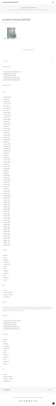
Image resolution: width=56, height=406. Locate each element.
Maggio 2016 (7, 168)
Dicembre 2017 (7, 146)
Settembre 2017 (7, 150)
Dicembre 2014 (7, 180)
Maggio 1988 (7, 242)
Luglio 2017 (6, 155)
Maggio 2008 (7, 209)
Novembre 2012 (7, 195)
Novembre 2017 (7, 148)
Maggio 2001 (7, 231)
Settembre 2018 (7, 139)
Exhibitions (6, 271)
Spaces (5, 280)
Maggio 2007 (7, 215)
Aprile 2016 (6, 171)
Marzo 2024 (6, 106)
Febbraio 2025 (7, 101)
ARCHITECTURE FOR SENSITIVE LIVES (12, 78)
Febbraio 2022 (7, 112)
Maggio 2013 (7, 193)
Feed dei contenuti (8, 292)
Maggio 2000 (7, 233)
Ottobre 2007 (7, 211)
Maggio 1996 (7, 240)
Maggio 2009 (7, 206)
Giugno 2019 (7, 128)
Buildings (6, 259)
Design (5, 266)
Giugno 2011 (7, 200)
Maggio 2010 (7, 204)
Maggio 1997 (7, 238)
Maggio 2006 (7, 218)
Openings (6, 273)
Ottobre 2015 (7, 175)
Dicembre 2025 (7, 97)
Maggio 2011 (7, 202)
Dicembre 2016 (7, 162)
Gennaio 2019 (7, 135)
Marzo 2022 (6, 110)
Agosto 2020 (6, 117)
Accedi (5, 290)
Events (5, 268)
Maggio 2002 (7, 229)
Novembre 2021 (7, 115)
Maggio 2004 (7, 224)
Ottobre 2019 (7, 121)
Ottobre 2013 (7, 191)
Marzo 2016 (6, 173)
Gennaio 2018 (7, 144)
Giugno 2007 (7, 213)
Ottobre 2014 (7, 182)
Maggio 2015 (7, 177)
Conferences (7, 264)
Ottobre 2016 (7, 164)
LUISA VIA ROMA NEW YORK (10, 76)
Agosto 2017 (6, 153)
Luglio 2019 (6, 126)
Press (5, 275)
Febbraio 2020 (7, 119)
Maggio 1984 (7, 245)
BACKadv (40, 397)
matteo (15, 23)
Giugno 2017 (7, 157)
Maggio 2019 (7, 130)
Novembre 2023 (7, 108)
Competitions (7, 262)
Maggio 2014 (7, 186)
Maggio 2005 (7, 222)
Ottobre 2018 (7, 137)
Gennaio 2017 (7, 159)
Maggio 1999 (7, 236)
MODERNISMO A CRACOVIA (10, 74)
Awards (5, 255)
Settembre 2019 (7, 124)
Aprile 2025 (6, 99)
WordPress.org (7, 297)
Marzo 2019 (6, 133)
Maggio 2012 (7, 197)
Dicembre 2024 (7, 103)
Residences (6, 277)
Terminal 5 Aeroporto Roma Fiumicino (12, 71)
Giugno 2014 (7, 184)
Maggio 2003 (7, 227)
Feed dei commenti (8, 294)
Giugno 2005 (7, 220)
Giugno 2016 (7, 166)
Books (5, 257)
